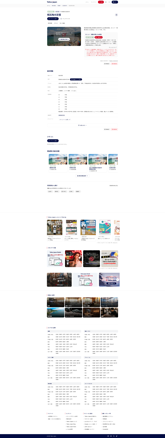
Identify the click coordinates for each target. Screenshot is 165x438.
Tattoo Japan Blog (70, 424)
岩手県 (64, 334)
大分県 (71, 351)
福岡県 (57, 351)
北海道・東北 (50, 334)
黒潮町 (78, 191)
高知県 (59, 5)
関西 (49, 344)
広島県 (67, 346)
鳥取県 (57, 346)
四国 (49, 349)
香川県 (60, 349)
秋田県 (71, 334)
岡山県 (64, 346)
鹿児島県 (78, 351)
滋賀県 (57, 344)
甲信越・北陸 (50, 339)
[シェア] (116, 14)
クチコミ (56, 23)
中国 (49, 346)
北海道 (57, 334)
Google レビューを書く (90, 424)
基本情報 (50, 23)
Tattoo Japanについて (71, 421)
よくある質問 (69, 429)
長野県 (74, 339)
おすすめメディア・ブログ (91, 421)
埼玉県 (67, 336)
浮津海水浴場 (72, 167)
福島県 (78, 334)
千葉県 (71, 336)
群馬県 (64, 336)
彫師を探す (69, 419)
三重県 (67, 341)
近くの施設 (62, 23)
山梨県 (71, 339)
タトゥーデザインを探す (72, 416)
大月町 (71, 191)
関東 (49, 336)
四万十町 (64, 191)
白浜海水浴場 (112, 167)
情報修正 (107, 63)
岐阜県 (57, 341)
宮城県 (67, 334)
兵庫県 (67, 344)
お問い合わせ (88, 427)
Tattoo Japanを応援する (90, 416)
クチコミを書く (53, 18)
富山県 (60, 339)
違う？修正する (99, 37)
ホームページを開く (64, 119)
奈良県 (71, 344)
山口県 (71, 346)
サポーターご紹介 (89, 419)
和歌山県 (75, 344)
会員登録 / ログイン (52, 416)
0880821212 (62, 115)
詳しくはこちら (112, 47)
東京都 (74, 336)
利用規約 (105, 419)
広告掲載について (89, 430)
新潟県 (57, 339)
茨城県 (57, 336)
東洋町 (57, 191)
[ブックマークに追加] (61, 19)
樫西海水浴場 (53, 167)
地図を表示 (82, 125)
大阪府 (64, 344)
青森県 (60, 334)
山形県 (74, 334)
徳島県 (57, 349)
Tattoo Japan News (71, 426)
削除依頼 (115, 63)
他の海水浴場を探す (81, 175)
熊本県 (67, 351)
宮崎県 (74, 351)
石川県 (64, 339)
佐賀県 (60, 351)
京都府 (60, 344)
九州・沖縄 (50, 351)
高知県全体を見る (114, 185)
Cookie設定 (105, 429)
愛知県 (64, 341)
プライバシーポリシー (108, 421)
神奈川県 (78, 336)
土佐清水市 (64, 5)
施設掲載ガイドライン (108, 416)
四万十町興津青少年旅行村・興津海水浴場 (96, 168)
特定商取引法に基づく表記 (109, 424)
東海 (49, 341)
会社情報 (105, 426)
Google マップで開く (76, 79)
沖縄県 (57, 353)
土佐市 (50, 191)
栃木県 (60, 336)
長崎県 (64, 351)
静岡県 (60, 341)
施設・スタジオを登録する (54, 419)
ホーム (48, 5)
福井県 (67, 339)
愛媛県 (64, 349)
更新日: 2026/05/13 (114, 60)
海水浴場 (54, 5)
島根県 (60, 346)
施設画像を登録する (65, 39)
